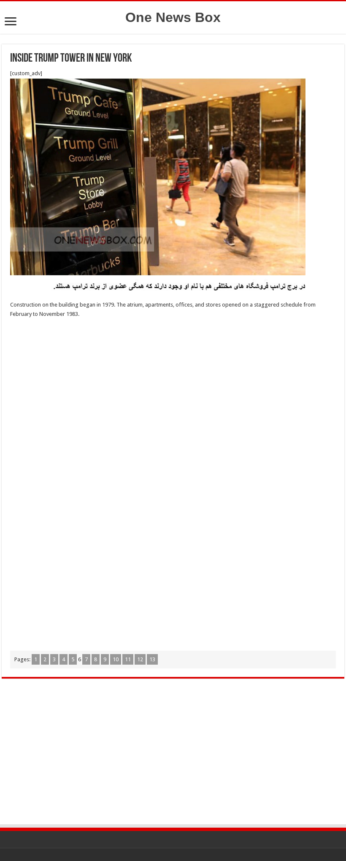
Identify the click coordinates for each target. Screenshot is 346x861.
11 (128, 659)
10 (116, 659)
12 (140, 659)
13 (152, 659)
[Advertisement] (173, 386)
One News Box (173, 17)
